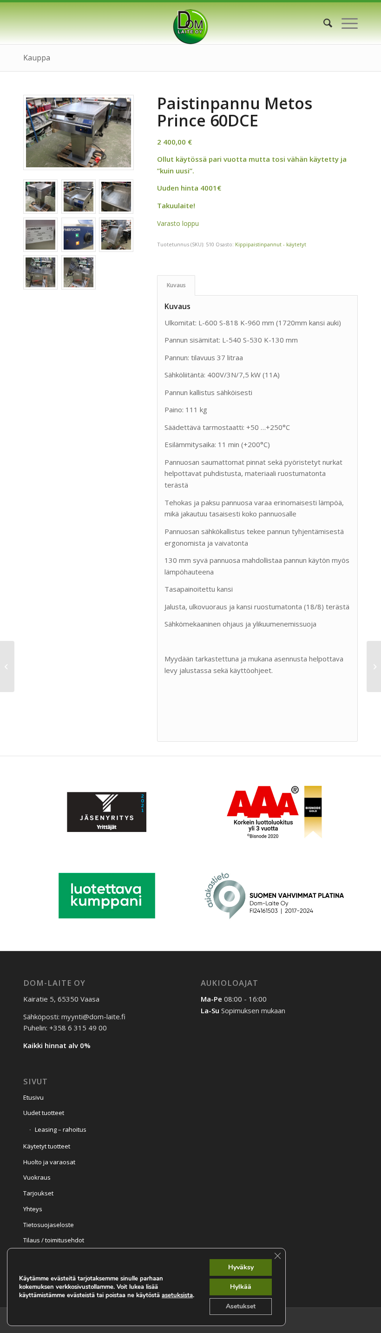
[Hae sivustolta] (323, 23)
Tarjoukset (38, 1193)
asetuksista (177, 1295)
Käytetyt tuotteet (46, 1146)
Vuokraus (37, 1177)
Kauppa (36, 58)
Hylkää (240, 1286)
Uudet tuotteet (43, 1113)
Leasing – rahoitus (60, 1129)
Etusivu (33, 1097)
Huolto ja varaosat (49, 1162)
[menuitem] (323, 23)
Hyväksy (241, 1267)
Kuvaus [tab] (176, 285)
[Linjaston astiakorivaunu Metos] (374, 666)
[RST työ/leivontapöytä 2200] (7, 666)
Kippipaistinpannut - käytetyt (270, 244)
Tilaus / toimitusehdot (53, 1240)
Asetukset (241, 1306)
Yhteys (32, 1209)
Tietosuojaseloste (48, 1225)
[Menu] (345, 23)
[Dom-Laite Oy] (190, 23)
